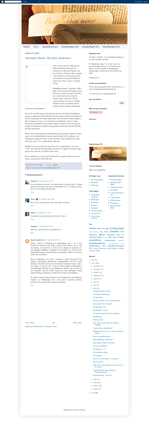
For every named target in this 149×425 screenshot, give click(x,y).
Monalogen (94, 185)
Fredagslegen (117, 228)
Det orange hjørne (97, 179)
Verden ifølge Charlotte (95, 217)
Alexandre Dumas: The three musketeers (48, 58)
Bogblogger (95, 199)
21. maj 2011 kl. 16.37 (45, 181)
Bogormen (94, 202)
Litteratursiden (115, 197)
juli (95, 282)
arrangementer (110, 240)
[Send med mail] (48, 165)
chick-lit (96, 248)
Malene (33, 212)
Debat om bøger (103, 228)
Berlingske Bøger (116, 179)
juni (95, 285)
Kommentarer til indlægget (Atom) (45, 326)
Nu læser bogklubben (100, 346)
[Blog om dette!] (50, 165)
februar (96, 386)
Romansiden (114, 203)
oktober (96, 272)
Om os (36, 46)
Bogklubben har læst (50, 46)
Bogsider (94, 205)
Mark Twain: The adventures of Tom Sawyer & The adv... (108, 366)
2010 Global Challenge (95, 196)
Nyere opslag (30, 322)
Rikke (99, 237)
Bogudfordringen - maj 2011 (102, 375)
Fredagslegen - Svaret (100, 310)
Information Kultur (116, 187)
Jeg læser (104, 231)
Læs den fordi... (96, 213)
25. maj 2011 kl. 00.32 (52, 240)
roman (97, 250)
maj (95, 288)
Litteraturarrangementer (117, 194)
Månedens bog (113, 234)
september (97, 275)
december (97, 266)
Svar (32, 192)
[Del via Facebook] (55, 165)
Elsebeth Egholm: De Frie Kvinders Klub (106, 300)
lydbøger (121, 248)
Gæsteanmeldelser (94, 232)
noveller (91, 250)
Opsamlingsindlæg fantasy (101, 291)
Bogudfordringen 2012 (111, 46)
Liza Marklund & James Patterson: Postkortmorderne (104, 371)
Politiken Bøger (115, 200)
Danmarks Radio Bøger (115, 183)
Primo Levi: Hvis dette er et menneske (106, 358)
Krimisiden (114, 190)
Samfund (105, 237)
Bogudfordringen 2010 (70, 46)
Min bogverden (98, 320)
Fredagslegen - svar (99, 349)
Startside (26, 46)
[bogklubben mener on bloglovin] (96, 113)
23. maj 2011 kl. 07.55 (44, 226)
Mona (102, 234)
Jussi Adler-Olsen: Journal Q (102, 304)
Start (53, 322)
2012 (93, 260)
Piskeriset (34, 181)
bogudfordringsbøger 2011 (52, 168)
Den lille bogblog (97, 211)
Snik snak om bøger (116, 237)
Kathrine (114, 231)
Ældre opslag (77, 322)
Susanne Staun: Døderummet (102, 328)
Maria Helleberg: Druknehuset (103, 339)
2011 (93, 263)
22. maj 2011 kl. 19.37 (44, 213)
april (95, 379)
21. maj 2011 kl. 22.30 (46, 199)
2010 (93, 393)
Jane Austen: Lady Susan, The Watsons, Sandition (106, 324)
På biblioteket (97, 297)
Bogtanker (94, 208)
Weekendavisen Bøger (115, 207)
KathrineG (94, 182)
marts (96, 382)
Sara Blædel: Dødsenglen (101, 294)
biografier (121, 240)
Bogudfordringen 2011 (90, 46)
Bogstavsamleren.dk (38, 240)
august (96, 279)
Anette (34, 168)
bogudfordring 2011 (97, 245)
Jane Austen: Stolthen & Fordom (104, 343)
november (97, 269)
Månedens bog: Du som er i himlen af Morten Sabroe (108, 332)
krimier (114, 248)
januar (96, 389)
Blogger (82, 410)
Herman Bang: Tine (99, 307)
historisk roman (105, 248)
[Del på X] (52, 165)
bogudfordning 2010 (116, 243)
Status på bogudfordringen (101, 336)
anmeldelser (40, 168)
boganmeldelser (97, 243)
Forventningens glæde (100, 352)
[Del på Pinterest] (57, 165)
